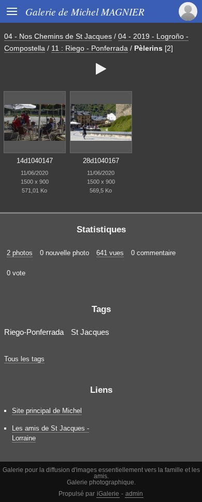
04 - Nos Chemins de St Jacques (58, 36)
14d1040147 (35, 161)
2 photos (20, 253)
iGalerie (108, 494)
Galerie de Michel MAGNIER (85, 11)
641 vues (110, 253)
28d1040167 (101, 161)
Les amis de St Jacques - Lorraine (50, 433)
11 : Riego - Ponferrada (89, 48)
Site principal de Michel (47, 411)
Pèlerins (148, 48)
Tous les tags (24, 359)
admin (134, 494)
